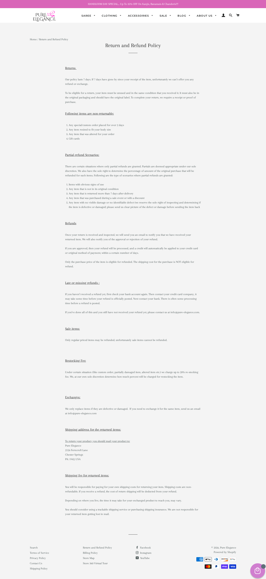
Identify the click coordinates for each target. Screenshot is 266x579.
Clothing (110, 15)
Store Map (88, 558)
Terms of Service (39, 552)
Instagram (145, 552)
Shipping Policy (39, 568)
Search (34, 547)
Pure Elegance (228, 547)
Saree (86, 15)
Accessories (139, 15)
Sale (164, 15)
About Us (205, 15)
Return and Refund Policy (97, 547)
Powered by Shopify (225, 552)
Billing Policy (90, 552)
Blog (182, 15)
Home (33, 39)
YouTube (145, 558)
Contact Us (36, 563)
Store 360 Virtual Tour (95, 563)
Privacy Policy (38, 558)
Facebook (145, 547)
